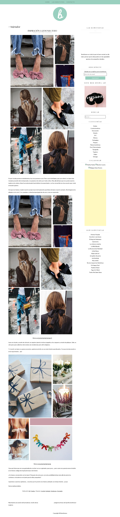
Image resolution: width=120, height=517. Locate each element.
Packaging (95, 140)
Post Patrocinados (95, 147)
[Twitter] (92, 64)
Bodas (95, 126)
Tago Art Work (95, 270)
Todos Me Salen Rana (95, 272)
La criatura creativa (95, 244)
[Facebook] (95, 64)
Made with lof (95, 253)
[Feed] (88, 64)
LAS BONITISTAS (58, 2)
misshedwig (95, 258)
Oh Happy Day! (95, 265)
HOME (47, 2)
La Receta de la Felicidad (95, 248)
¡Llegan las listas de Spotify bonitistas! (65, 502)
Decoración (95, 131)
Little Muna (95, 251)
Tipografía (95, 149)
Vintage (95, 156)
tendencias (54, 491)
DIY (29, 491)
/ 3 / (43, 338)
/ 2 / (41, 338)
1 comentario (48, 32)
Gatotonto (95, 241)
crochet (43, 491)
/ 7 (51, 338)
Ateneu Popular (95, 234)
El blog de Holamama (95, 239)
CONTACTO (71, 2)
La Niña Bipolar (95, 246)
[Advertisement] (95, 198)
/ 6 (50, 464)
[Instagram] (101, 64)
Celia (43, 32)
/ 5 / (47, 338)
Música (95, 138)
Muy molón (95, 260)
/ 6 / (49, 338)
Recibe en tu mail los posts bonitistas (95, 71)
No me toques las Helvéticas (95, 263)
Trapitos (33, 491)
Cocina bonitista (95, 128)
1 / (39, 338)
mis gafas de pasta (95, 256)
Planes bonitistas (95, 145)
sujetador (48, 491)
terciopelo (59, 491)
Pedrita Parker (95, 267)
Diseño (95, 133)
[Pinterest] (98, 64)
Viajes (95, 154)
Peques (95, 142)
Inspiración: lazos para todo (42, 30)
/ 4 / (45, 338)
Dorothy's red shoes (95, 237)
